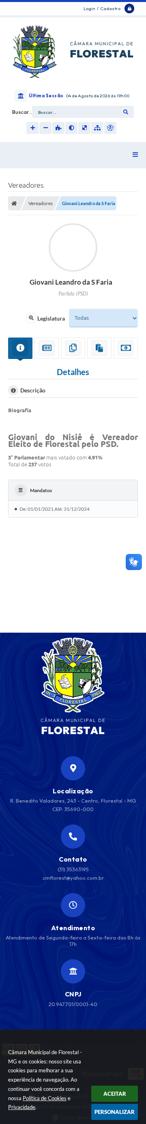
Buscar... (22, 112)
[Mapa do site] (97, 128)
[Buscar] (126, 112)
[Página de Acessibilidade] (110, 128)
